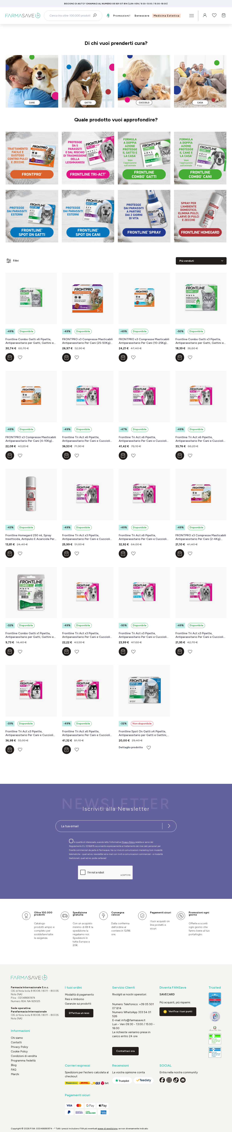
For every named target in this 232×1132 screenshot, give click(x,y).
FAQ (13, 1069)
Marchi (15, 1074)
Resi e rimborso (74, 999)
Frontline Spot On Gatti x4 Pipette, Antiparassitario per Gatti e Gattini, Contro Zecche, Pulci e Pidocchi (143, 733)
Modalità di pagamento (79, 994)
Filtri (16, 260)
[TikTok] (176, 1080)
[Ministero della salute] (215, 1028)
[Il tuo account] (205, 15)
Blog (13, 1065)
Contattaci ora (125, 1051)
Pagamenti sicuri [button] (77, 1095)
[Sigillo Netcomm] (215, 1016)
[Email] (183, 1080)
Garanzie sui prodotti (78, 1003)
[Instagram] (169, 1080)
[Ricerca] (96, 15)
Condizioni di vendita (24, 1056)
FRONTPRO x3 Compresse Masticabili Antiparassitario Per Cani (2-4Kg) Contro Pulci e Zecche (200, 537)
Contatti (16, 1042)
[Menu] (191, 16)
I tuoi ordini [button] (73, 988)
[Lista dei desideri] (214, 16)
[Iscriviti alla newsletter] (169, 826)
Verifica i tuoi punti (180, 1011)
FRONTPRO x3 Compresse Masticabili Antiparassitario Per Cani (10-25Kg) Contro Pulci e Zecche (144, 341)
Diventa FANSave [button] (173, 988)
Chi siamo (17, 1037)
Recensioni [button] (120, 1065)
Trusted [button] (215, 988)
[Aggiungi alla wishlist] (20, 357)
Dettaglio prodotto (131, 747)
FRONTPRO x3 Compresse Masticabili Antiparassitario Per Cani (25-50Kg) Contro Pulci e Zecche (87, 341)
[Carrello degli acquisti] (224, 16)
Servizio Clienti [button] (123, 988)
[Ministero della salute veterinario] (215, 1052)
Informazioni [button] (20, 1031)
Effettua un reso (79, 1013)
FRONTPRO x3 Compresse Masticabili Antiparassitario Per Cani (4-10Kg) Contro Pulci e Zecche (30, 439)
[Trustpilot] (122, 1080)
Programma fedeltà (23, 1060)
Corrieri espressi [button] (77, 1065)
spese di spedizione (107, 1128)
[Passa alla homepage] (22, 15)
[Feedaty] (144, 1080)
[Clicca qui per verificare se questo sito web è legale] (215, 1039)
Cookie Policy (19, 1051)
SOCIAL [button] (166, 1065)
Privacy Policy (128, 842)
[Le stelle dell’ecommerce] (215, 999)
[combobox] (70, 15)
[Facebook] (162, 1080)
